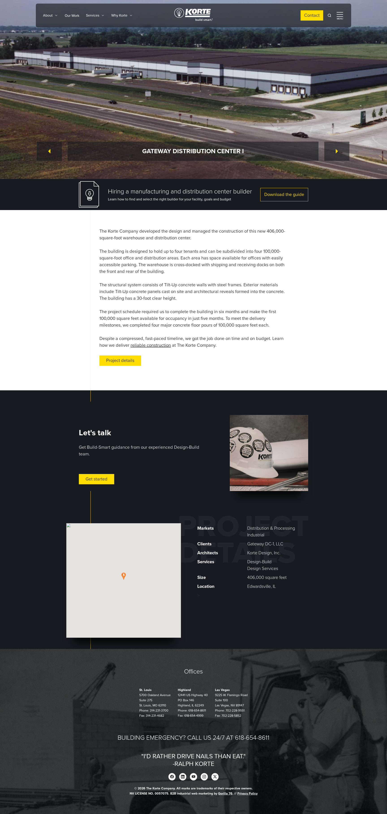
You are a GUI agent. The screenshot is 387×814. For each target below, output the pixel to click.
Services (92, 15)
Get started (97, 479)
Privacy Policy (247, 793)
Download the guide (284, 194)
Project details (120, 360)
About (48, 15)
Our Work (72, 15)
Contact (312, 15)
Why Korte (119, 15)
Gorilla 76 (225, 793)
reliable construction (151, 345)
